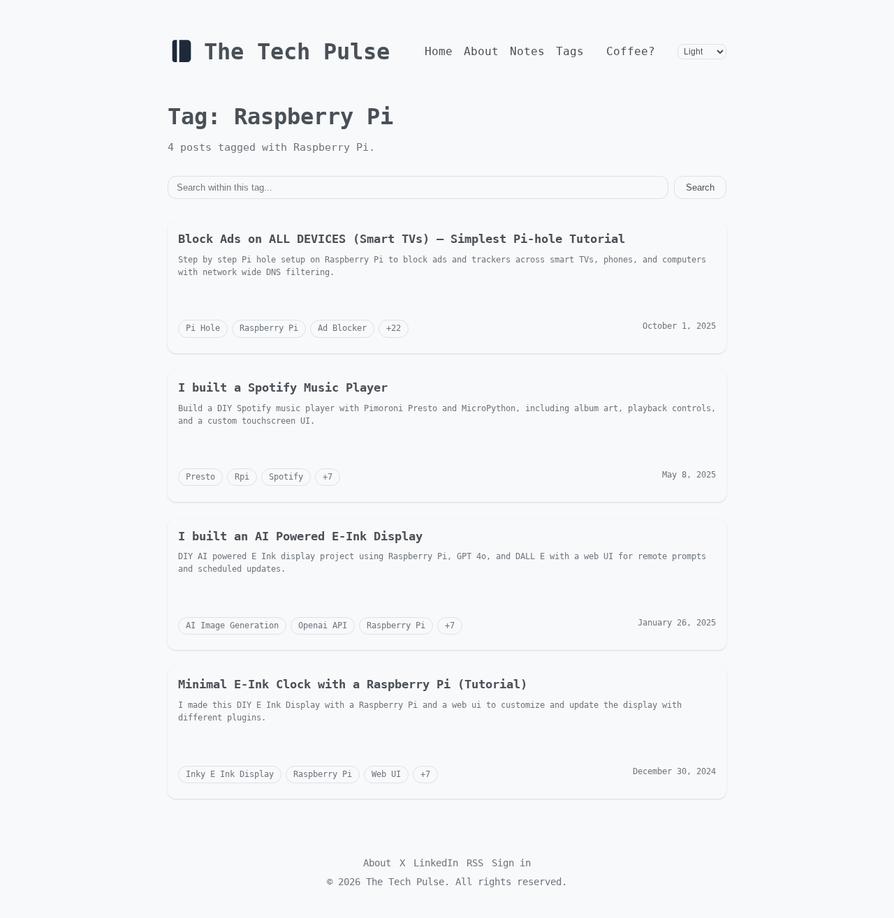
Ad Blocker (342, 328)
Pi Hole (203, 328)
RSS (475, 862)
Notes (527, 51)
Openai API (322, 625)
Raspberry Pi (269, 328)
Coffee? (630, 51)
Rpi (242, 477)
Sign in (511, 862)
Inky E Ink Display (230, 774)
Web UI (386, 774)
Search (700, 187)
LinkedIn (435, 862)
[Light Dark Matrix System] (701, 51)
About (481, 51)
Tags (570, 51)
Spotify (286, 477)
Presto (200, 477)
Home (439, 51)
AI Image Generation (232, 625)
